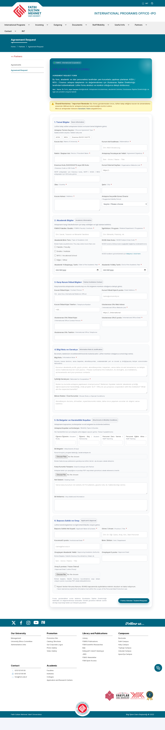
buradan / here (84, 108)
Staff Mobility (98, 25)
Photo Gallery (52, 648)
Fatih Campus (123, 641)
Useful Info (120, 25)
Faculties (50, 670)
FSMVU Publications (90, 641)
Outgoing (58, 25)
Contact (8, 31)
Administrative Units (18, 645)
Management (16, 638)
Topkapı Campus (124, 648)
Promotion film (52, 638)
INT (146, 3)
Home (13, 47)
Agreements (16, 65)
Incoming (39, 25)
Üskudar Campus (124, 651)
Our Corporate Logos (55, 645)
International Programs (15, 25)
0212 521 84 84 (20, 674)
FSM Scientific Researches (92, 645)
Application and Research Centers (60, 680)
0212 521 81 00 (20, 670)
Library (85, 638)
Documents (77, 25)
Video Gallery (52, 651)
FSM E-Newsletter (89, 657)
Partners (138, 25)
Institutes (50, 674)
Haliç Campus (123, 645)
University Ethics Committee (21, 641)
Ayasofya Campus (125, 654)
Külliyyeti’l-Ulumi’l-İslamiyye (93, 651)
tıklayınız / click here (133, 254)
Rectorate (122, 638)
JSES (84, 654)
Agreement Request (35, 47)
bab (83, 648)
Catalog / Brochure (54, 641)
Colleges (50, 677)
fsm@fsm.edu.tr (21, 677)
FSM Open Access (89, 661)
